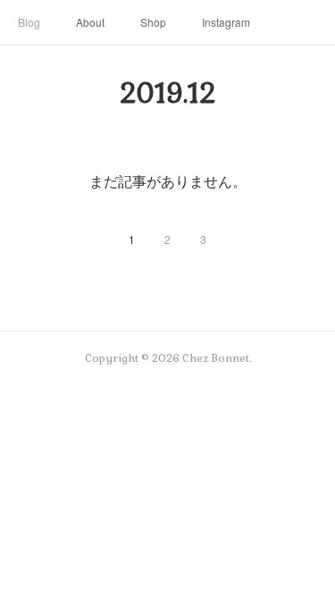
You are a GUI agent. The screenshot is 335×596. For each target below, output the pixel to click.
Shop (153, 21)
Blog (29, 21)
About (90, 21)
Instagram (226, 21)
